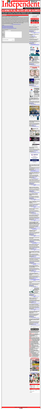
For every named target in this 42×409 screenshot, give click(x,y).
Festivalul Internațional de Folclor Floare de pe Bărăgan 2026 (35, 228)
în (34, 331)
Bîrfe (14, 13)
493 (34, 25)
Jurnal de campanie (29, 13)
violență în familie (37, 192)
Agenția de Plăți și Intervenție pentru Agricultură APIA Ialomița (34, 44)
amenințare (36, 206)
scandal (38, 213)
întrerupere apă (19, 24)
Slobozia (33, 86)
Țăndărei (36, 32)
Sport (19, 12)
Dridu (16, 24)
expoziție (35, 185)
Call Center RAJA (37, 65)
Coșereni (32, 206)
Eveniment (9, 12)
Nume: (3, 30)
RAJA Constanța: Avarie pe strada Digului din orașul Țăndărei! (9, 28)
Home (3, 12)
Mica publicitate (18, 13)
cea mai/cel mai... (4, 13)
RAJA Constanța (14, 24)
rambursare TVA (37, 126)
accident (38, 86)
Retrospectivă (24, 13)
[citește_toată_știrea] (31, 63)
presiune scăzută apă (34, 243)
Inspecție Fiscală (36, 104)
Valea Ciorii (33, 213)
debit (38, 317)
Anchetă (6, 12)
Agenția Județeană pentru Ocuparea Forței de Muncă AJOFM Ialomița (34, 279)
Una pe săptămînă (10, 13)
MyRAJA (35, 296)
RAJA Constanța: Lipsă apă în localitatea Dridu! (7, 25)
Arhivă (31, 12)
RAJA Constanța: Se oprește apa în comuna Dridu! (8, 27)
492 (33, 25)
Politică (13, 12)
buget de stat (37, 178)
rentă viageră (37, 171)
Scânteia (32, 192)
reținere (34, 192)
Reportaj (16, 12)
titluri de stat (35, 235)
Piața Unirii (35, 86)
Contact (28, 12)
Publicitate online (23, 12)
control (39, 104)
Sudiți (35, 257)
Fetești (35, 242)
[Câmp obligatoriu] (34, 371)
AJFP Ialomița (32, 104)
